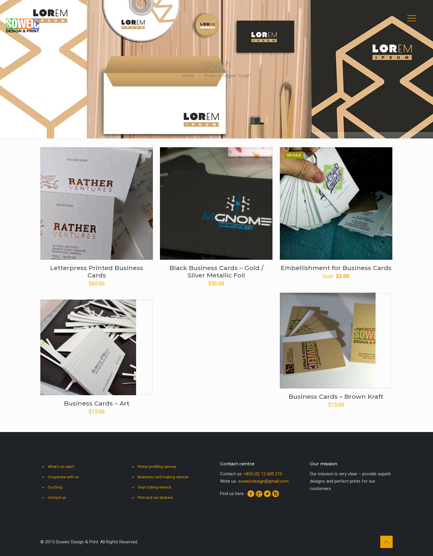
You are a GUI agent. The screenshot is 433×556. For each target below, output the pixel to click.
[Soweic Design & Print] (22, 25)
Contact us (57, 497)
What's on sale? (61, 466)
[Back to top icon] (386, 542)
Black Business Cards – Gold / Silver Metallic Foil (216, 271)
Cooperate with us (63, 477)
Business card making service (163, 477)
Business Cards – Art (96, 403)
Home (188, 75)
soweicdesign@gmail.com (263, 481)
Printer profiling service (157, 466)
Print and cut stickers (155, 497)
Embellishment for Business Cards (336, 268)
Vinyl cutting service (154, 487)
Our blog (55, 487)
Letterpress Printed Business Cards (96, 271)
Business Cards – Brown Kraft (336, 396)
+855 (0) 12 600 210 (263, 473)
